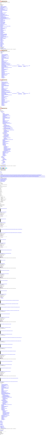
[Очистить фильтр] (0, 205)
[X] (3, 168)
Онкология (17, 176)
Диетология (17, 175)
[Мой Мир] (2, 168)
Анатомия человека (15, 174)
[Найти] (0, 3)
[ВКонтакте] (0, 168)
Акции (1, 421)
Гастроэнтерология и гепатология (35, 174)
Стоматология (5, 146)
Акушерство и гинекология (3, 174)
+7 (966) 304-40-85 (2, 111)
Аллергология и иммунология (9, 174)
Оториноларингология (27, 176)
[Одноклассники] (1, 168)
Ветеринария (25, 174)
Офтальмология (32, 176)
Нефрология (15, 176)
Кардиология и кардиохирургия (31, 175)
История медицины (26, 175)
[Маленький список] (0, 182)
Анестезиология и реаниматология (20, 174)
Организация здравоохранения (22, 176)
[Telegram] (6, 168)
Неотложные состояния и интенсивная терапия (9, 176)
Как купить (4, 158)
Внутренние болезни (29, 174)
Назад (5, 124)
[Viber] (4, 168)
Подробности (1, 215)
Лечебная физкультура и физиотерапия (8, 127)
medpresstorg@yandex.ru (3, 48)
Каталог (3, 113)
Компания (4, 161)
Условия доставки (2, 426)
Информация (1, 424)
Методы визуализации (6, 134)
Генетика (5, 175)
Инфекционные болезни (21, 175)
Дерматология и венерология (13, 175)
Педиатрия (35, 176)
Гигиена (9, 175)
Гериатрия (7, 175)
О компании (1, 423)
